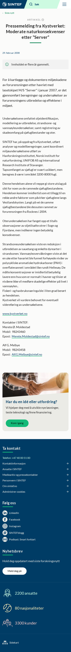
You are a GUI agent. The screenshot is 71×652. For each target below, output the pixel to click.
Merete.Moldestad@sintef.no (31, 336)
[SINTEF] (12, 4)
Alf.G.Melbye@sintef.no (27, 354)
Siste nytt (9, 12)
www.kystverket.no (14, 313)
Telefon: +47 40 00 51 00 (16, 457)
